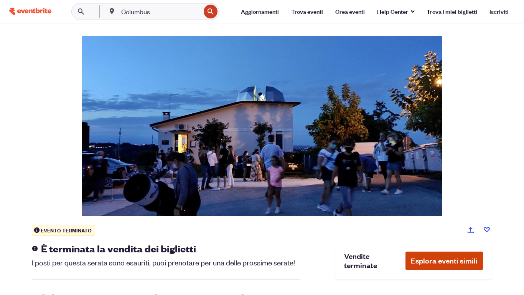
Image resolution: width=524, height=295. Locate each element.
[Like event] (486, 229)
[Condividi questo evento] (470, 230)
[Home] (30, 11)
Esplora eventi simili (444, 260)
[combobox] (160, 11)
